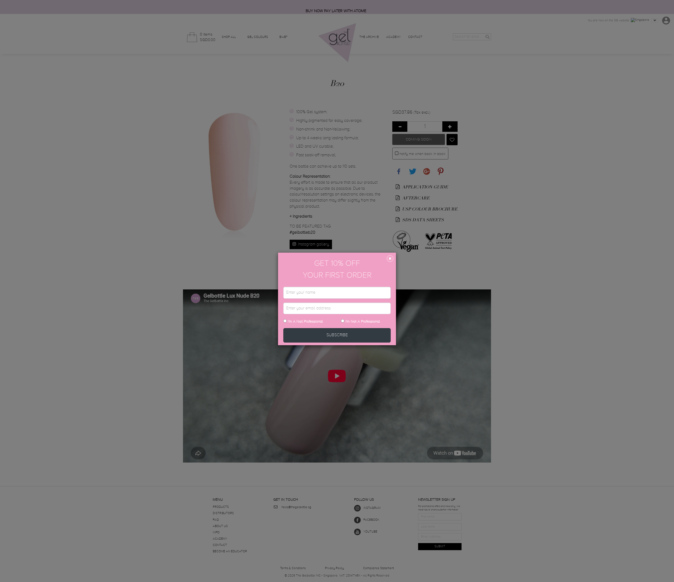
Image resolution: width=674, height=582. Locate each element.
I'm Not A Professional (362, 321)
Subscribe (337, 335)
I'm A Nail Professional (305, 321)
